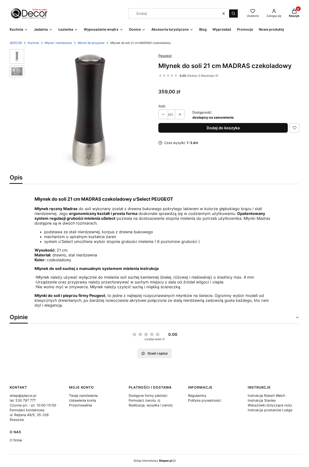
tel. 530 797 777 (23, 400)
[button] (233, 13)
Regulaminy (197, 395)
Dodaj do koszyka (223, 127)
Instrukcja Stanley (262, 400)
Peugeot (165, 56)
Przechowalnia (80, 405)
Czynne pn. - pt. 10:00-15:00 (33, 405)
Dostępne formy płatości (148, 395)
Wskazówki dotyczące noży (270, 405)
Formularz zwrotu (143, 400)
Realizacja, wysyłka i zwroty (151, 405)
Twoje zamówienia (83, 395)
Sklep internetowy (152, 460)
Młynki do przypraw (91, 43)
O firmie (16, 440)
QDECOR (16, 43)
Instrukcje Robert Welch (266, 395)
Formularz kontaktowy (27, 410)
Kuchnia (33, 43)
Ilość (162, 106)
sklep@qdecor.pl (23, 395)
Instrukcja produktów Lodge (270, 410)
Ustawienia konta (82, 400)
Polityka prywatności (204, 400)
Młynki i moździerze (58, 43)
